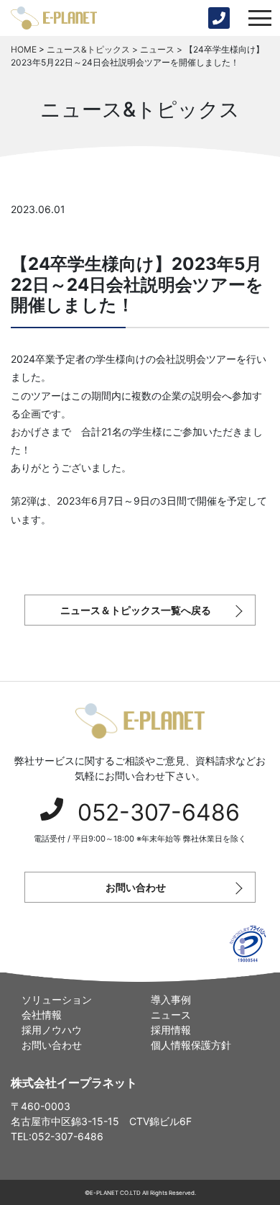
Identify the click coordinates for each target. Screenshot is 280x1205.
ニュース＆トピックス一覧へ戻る (135, 610)
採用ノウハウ (52, 1030)
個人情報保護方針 (191, 1045)
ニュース (171, 1014)
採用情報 (171, 1030)
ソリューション (57, 999)
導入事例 (171, 999)
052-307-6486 (159, 812)
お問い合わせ (136, 887)
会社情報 (42, 1014)
